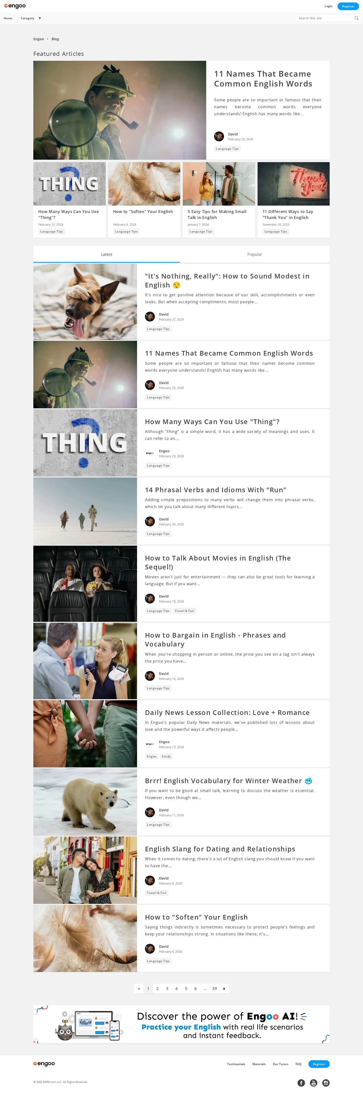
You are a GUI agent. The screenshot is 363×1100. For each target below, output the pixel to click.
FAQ (298, 1064)
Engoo (38, 39)
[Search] (357, 18)
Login (329, 6)
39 (214, 988)
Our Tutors (280, 1064)
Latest (106, 254)
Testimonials (236, 1064)
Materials (259, 1064)
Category (27, 18)
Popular (254, 254)
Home (8, 18)
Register (348, 6)
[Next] (224, 988)
